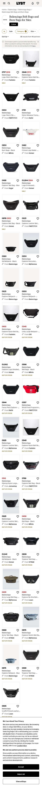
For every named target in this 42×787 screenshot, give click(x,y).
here (33, 46)
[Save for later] (17, 72)
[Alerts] (32, 3)
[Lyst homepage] (20, 3)
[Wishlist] (37, 3)
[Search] (9, 3)
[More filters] (4, 31)
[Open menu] (4, 3)
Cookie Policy (22, 746)
